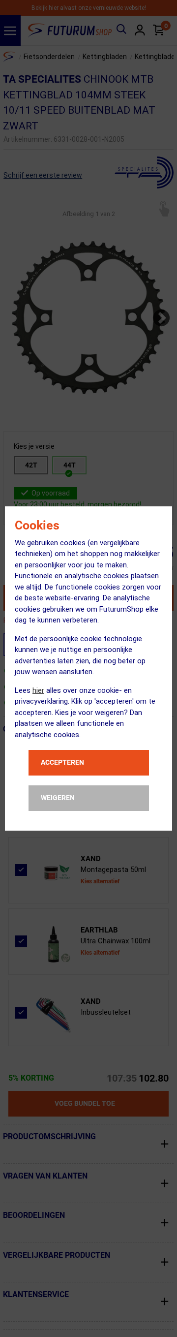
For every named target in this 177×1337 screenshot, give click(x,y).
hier (38, 690)
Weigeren (58, 798)
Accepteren (62, 762)
